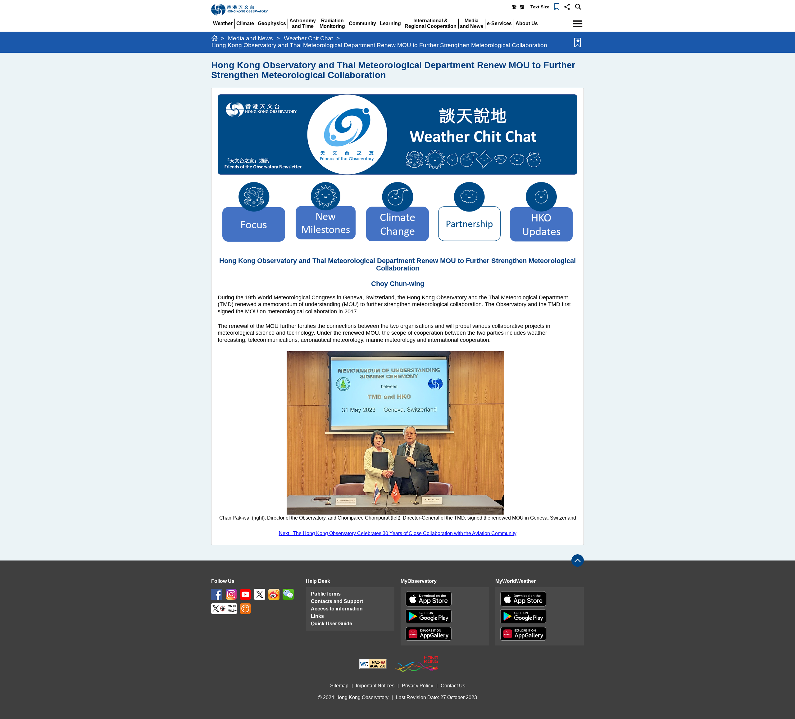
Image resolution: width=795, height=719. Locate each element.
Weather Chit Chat (308, 38)
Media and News (250, 38)
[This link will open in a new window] (216, 593)
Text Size (539, 6)
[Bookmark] (557, 6)
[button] (567, 6)
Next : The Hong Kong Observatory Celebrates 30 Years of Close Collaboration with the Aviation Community (397, 533)
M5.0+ (232, 606)
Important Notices (375, 685)
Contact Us (453, 685)
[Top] (577, 560)
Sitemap (339, 685)
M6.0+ (232, 610)
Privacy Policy (417, 685)
